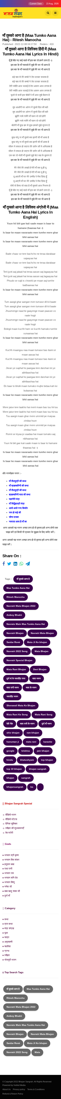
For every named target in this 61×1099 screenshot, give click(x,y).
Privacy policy (19, 1089)
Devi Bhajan (40, 669)
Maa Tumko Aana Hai (18, 588)
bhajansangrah (15, 787)
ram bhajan (33, 732)
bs (31, 787)
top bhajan (47, 760)
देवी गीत (10, 723)
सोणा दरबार (14, 517)
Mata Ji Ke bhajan (37, 642)
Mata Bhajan (41, 651)
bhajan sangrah (37, 769)
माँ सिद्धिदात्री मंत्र (17, 503)
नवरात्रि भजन (12, 696)
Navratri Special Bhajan (19, 660)
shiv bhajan (13, 732)
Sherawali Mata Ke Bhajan (21, 705)
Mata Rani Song (43, 714)
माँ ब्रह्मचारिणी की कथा (18, 485)
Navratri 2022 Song (17, 651)
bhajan (10, 778)
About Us (6, 1089)
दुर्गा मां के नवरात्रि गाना (16, 678)
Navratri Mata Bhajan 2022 (21, 606)
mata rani (31, 741)
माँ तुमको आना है (23, 579)
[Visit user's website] (3, 564)
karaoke (47, 741)
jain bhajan (43, 751)
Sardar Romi (13, 642)
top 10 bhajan (14, 769)
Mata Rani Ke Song (17, 714)
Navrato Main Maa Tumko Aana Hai (26, 624)
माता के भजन (31, 687)
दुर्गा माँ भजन (47, 723)
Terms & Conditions (36, 1089)
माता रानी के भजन (27, 723)
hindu (10, 760)
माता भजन (36, 678)
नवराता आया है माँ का (18, 521)
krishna (25, 751)
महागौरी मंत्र (14, 499)
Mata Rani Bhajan (16, 669)
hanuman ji (13, 741)
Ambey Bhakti (14, 615)
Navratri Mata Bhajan (42, 633)
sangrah (25, 778)
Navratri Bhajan (15, 633)
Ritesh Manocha (16, 597)
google (10, 751)
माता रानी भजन (13, 687)
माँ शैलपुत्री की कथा (17, 481)
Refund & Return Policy (12, 1094)
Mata (37, 1052)
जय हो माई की (15, 512)
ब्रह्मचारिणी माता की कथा (19, 494)
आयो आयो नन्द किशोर (18, 508)
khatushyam (27, 760)
